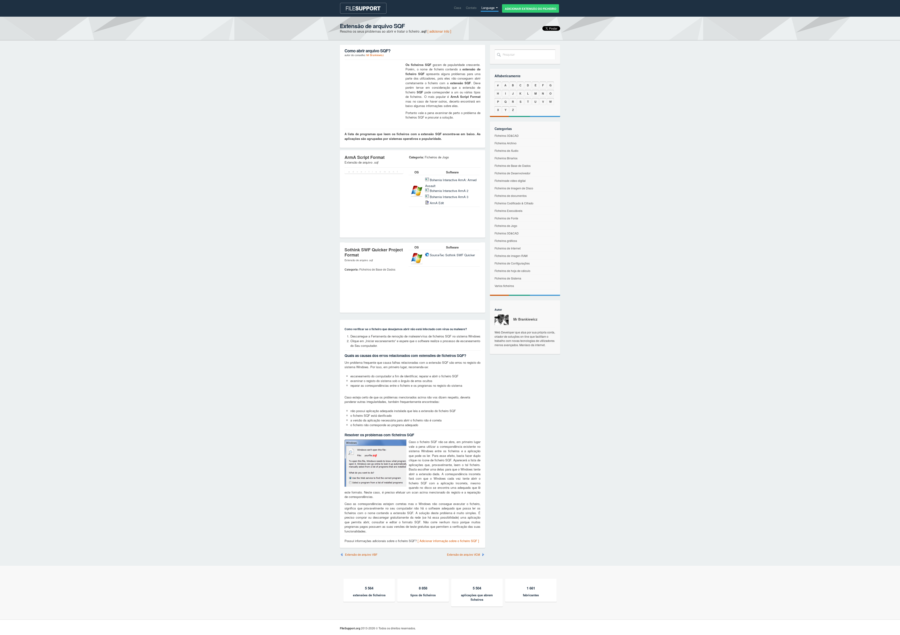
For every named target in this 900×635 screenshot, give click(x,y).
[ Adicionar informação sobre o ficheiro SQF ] (448, 541)
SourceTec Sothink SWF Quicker (452, 255)
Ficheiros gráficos (506, 241)
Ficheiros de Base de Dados (513, 166)
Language (488, 7)
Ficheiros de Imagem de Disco (514, 188)
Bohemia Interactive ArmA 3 (449, 197)
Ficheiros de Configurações (512, 263)
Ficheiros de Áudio (506, 151)
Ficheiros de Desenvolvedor (512, 173)
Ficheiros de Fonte (506, 218)
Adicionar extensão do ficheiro (530, 9)
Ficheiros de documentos (511, 196)
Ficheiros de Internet (508, 248)
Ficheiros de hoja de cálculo (512, 271)
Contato (471, 7)
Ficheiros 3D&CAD (507, 136)
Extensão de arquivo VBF (361, 554)
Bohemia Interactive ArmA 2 (449, 190)
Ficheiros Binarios (506, 158)
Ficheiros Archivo (506, 143)
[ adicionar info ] (439, 31)
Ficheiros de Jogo (506, 226)
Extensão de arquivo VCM (463, 554)
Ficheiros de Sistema (508, 278)
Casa (457, 7)
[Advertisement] (374, 91)
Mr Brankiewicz (375, 55)
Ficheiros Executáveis (508, 211)
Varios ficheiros (504, 286)
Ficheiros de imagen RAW (511, 256)
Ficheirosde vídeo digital (510, 181)
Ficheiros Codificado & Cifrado (514, 203)
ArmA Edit (437, 203)
